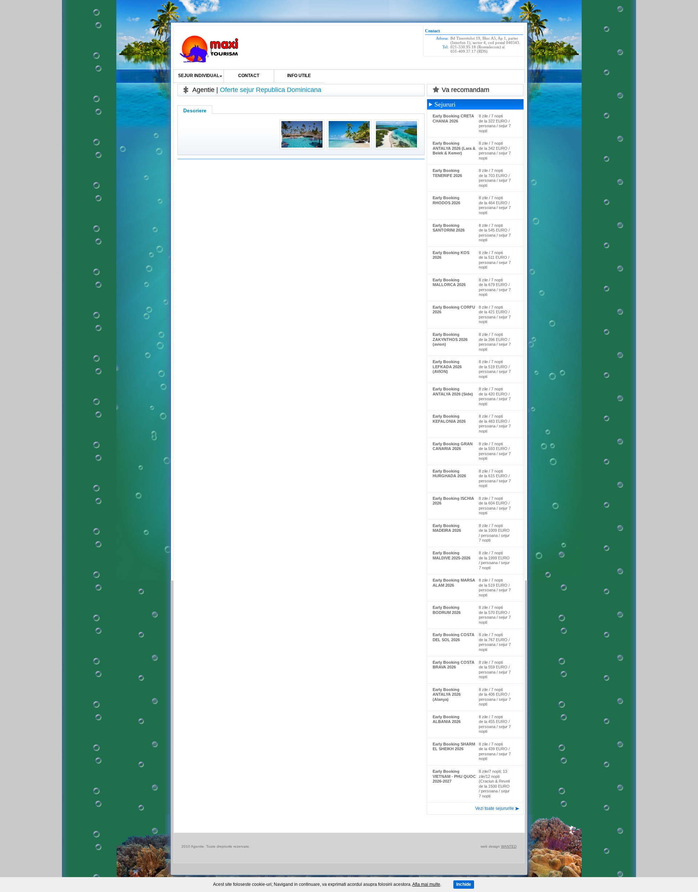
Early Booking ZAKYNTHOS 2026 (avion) (450, 339)
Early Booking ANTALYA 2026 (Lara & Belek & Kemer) (454, 148)
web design (490, 846)
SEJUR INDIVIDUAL (198, 75)
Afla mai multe (426, 884)
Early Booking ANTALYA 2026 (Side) (453, 391)
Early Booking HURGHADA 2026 (449, 473)
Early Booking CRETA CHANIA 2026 (453, 118)
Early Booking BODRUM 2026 (447, 610)
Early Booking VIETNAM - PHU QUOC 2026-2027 (454, 776)
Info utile (299, 75)
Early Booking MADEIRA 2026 (447, 528)
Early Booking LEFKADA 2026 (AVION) (447, 366)
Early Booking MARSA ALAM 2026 (454, 582)
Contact (248, 75)
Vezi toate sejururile (494, 808)
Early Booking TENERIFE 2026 (447, 173)
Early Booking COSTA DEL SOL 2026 (453, 637)
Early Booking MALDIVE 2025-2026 (451, 555)
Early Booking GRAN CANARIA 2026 (453, 446)
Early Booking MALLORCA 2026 (449, 282)
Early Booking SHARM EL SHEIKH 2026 (454, 746)
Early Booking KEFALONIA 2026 (449, 418)
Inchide (463, 884)
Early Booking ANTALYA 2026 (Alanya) (447, 694)
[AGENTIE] (209, 49)
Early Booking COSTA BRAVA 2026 (453, 665)
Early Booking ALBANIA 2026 (447, 719)
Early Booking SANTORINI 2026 (449, 228)
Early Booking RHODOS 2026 (446, 200)
